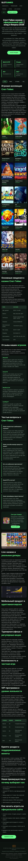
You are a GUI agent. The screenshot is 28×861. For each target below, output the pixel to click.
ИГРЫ (21, 5)
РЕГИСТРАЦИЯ (14, 52)
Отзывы (17, 81)
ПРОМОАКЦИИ (14, 5)
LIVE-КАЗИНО (17, 8)
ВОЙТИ (4, 12)
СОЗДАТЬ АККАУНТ (12, 12)
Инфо (10, 81)
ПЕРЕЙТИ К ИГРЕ (8, 836)
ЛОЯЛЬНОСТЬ (5, 5)
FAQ (23, 81)
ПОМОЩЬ (4, 8)
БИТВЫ (10, 8)
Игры (5, 81)
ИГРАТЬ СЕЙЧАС (15, 526)
